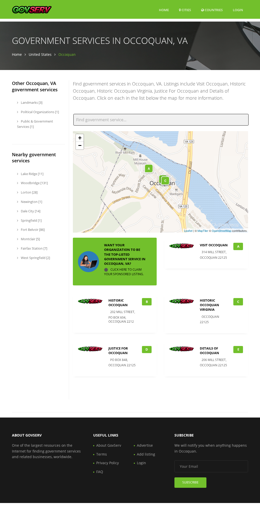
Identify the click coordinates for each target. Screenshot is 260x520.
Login (238, 9)
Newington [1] (31, 201)
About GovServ (108, 445)
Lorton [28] (29, 192)
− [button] (80, 145)
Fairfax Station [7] (33, 248)
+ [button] (80, 138)
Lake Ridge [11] (31, 173)
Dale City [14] (30, 211)
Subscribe (190, 482)
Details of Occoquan (209, 350)
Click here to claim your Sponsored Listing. (124, 271)
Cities (186, 10)
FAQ (99, 471)
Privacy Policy (107, 462)
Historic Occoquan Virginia (209, 305)
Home (164, 10)
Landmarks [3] (31, 102)
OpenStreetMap (221, 231)
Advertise (145, 445)
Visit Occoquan (214, 245)
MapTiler (203, 231)
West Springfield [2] (35, 257)
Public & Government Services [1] (35, 124)
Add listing (146, 454)
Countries (213, 9)
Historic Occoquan (118, 302)
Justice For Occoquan (118, 350)
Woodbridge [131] (34, 183)
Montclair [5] (30, 239)
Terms (101, 454)
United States (40, 54)
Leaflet (188, 231)
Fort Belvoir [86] (32, 229)
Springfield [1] (31, 220)
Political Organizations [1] (39, 112)
